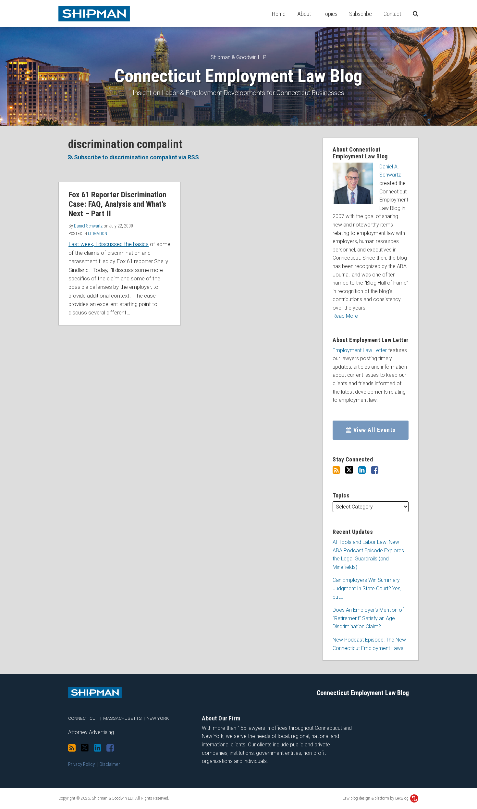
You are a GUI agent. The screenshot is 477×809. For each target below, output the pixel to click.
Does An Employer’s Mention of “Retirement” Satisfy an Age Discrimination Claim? (368, 618)
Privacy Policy (81, 764)
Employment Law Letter (360, 350)
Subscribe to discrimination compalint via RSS (136, 157)
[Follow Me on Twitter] (349, 470)
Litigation (97, 233)
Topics (330, 13)
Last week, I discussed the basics (108, 244)
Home (279, 13)
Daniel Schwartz (88, 225)
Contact (392, 13)
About (304, 13)
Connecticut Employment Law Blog (238, 76)
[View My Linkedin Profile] (362, 470)
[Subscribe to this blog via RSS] (336, 470)
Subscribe (360, 13)
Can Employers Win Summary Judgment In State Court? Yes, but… (367, 588)
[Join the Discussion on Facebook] (374, 470)
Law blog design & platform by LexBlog (376, 798)
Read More (345, 316)
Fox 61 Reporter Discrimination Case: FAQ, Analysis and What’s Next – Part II (117, 204)
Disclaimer (110, 764)
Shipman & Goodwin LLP (238, 57)
